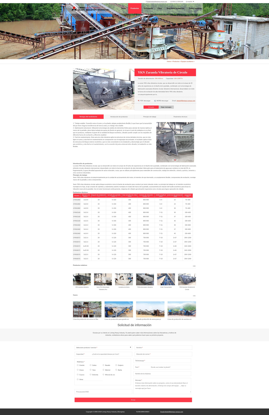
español (190, 1)
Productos (135, 8)
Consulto (151, 107)
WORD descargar (162, 101)
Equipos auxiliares (187, 61)
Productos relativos (80, 265)
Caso (160, 8)
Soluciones (148, 8)
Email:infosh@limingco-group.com (157, 1)
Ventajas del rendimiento (88, 117)
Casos (75, 295)
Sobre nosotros (195, 8)
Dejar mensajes (166, 107)
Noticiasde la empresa (175, 8)
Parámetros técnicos (180, 117)
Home (169, 61)
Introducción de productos (119, 117)
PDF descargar (145, 101)
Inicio (123, 8)
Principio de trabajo (149, 117)
